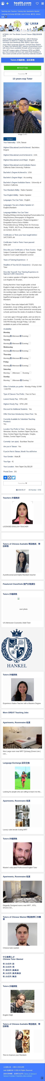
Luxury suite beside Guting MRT (15, 830)
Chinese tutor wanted (11, 948)
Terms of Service (30, 1074)
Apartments (30, 11)
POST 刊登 (23, 68)
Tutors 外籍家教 (10, 594)
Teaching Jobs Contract (24, 1076)
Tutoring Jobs (22, 11)
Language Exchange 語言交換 (10, 14)
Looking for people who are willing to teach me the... (22, 792)
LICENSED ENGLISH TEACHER (15, 527)
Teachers (14, 11)
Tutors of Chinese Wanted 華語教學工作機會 (22, 918)
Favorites (21, 74)
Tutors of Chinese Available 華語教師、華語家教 (21, 545)
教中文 (33, 14)
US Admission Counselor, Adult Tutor (17, 623)
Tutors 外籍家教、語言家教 (22, 59)
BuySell (36, 11)
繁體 (2, 17)
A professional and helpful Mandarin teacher (19, 575)
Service (6, 1076)
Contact (12, 1076)
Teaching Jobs (5, 11)
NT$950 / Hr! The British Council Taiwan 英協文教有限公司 (22, 35)
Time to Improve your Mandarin (14, 1055)
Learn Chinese (25, 14)
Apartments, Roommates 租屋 (16, 722)
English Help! (8, 1015)
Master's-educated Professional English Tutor (20, 867)
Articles (38, 14)
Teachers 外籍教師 (11, 498)
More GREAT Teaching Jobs (15, 713)
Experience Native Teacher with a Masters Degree (22, 703)
